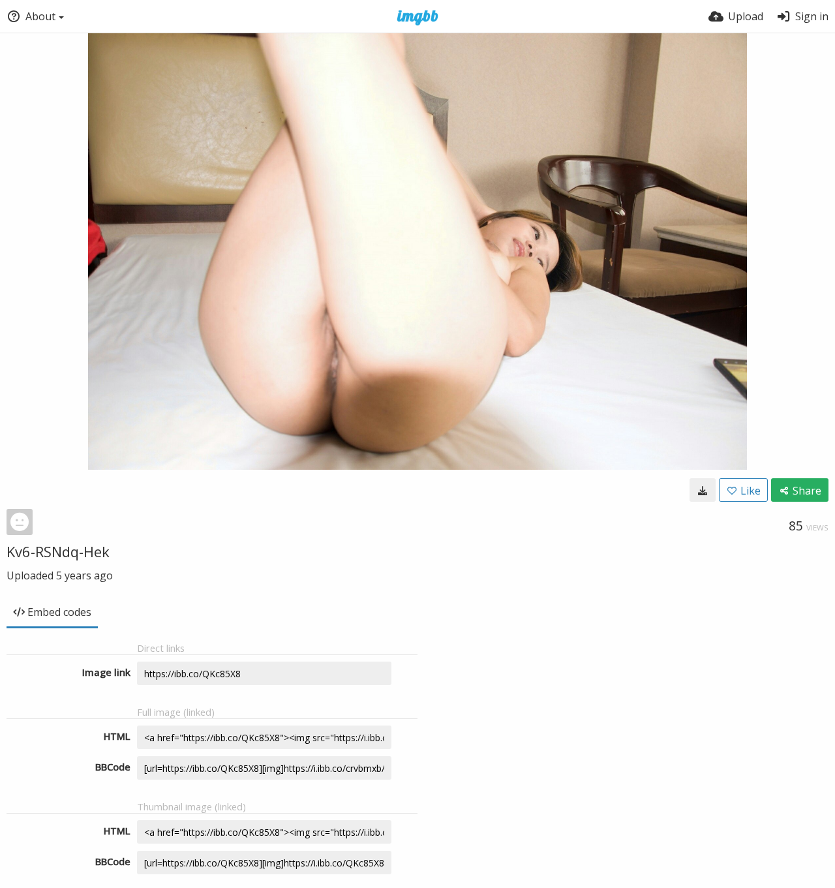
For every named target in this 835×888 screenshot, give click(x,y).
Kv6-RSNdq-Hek (58, 551)
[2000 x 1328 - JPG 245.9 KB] (703, 490)
